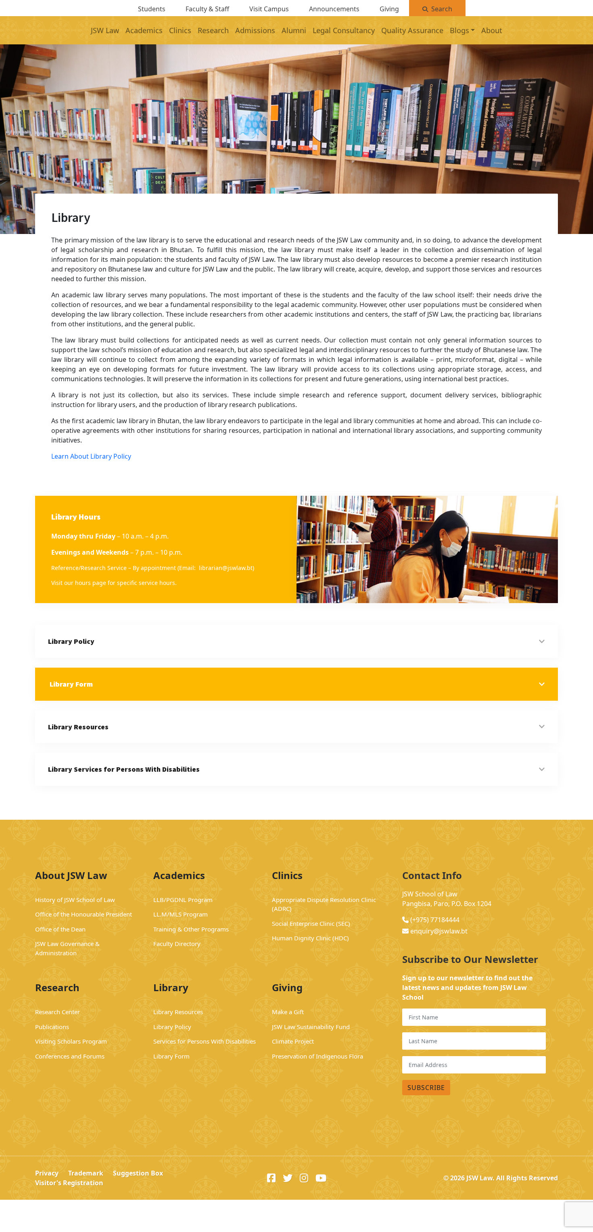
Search (441, 8)
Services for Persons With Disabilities (204, 1041)
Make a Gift (288, 1012)
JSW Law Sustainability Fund (311, 1027)
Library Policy (172, 1027)
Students (151, 8)
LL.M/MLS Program (180, 914)
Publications (52, 1027)
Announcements (334, 8)
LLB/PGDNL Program (183, 900)
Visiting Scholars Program (71, 1041)
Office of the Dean (60, 929)
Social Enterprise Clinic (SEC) (311, 923)
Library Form (171, 1056)
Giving (389, 8)
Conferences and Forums (69, 1056)
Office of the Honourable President (84, 914)
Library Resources (178, 1012)
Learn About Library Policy (91, 456)
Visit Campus (269, 8)
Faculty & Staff (207, 8)
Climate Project (293, 1041)
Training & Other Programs (191, 929)
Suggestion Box (138, 1173)
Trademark (85, 1173)
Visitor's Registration (69, 1182)
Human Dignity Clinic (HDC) (310, 938)
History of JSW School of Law (75, 900)
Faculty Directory (176, 944)
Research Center (57, 1012)
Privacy (46, 1173)
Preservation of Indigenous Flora (317, 1056)
